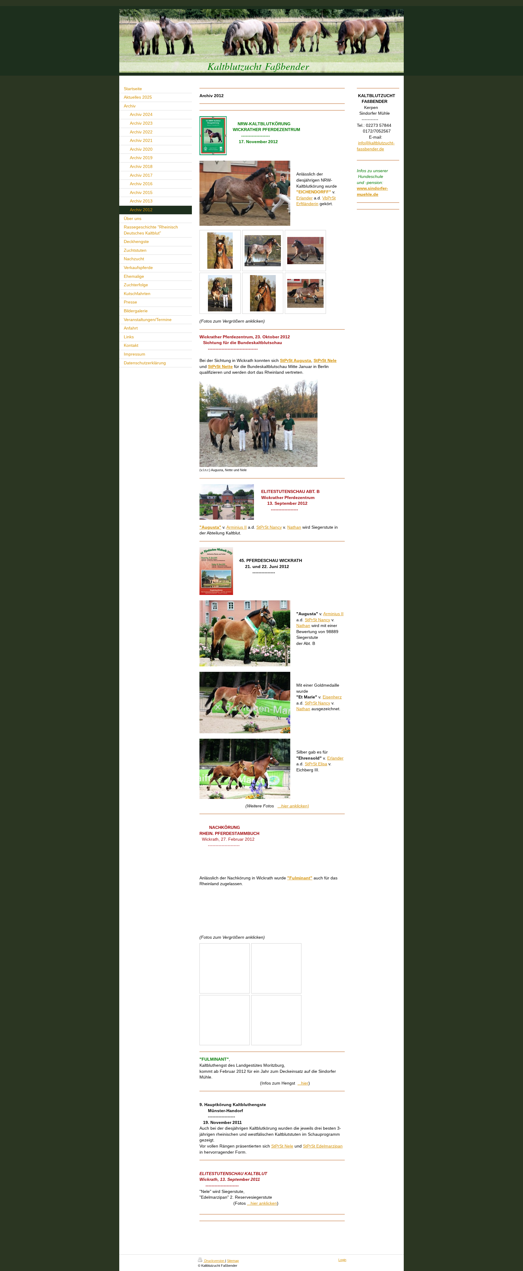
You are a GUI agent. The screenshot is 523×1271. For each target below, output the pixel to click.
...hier (303, 1083)
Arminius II (236, 527)
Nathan (294, 527)
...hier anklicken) (293, 805)
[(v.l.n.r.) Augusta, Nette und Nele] (258, 423)
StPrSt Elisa (316, 763)
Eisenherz (332, 697)
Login (342, 1260)
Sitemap (233, 1261)
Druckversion (214, 1261)
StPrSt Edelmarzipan (323, 1146)
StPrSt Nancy (269, 527)
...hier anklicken (262, 1203)
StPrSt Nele (282, 1146)
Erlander (304, 197)
